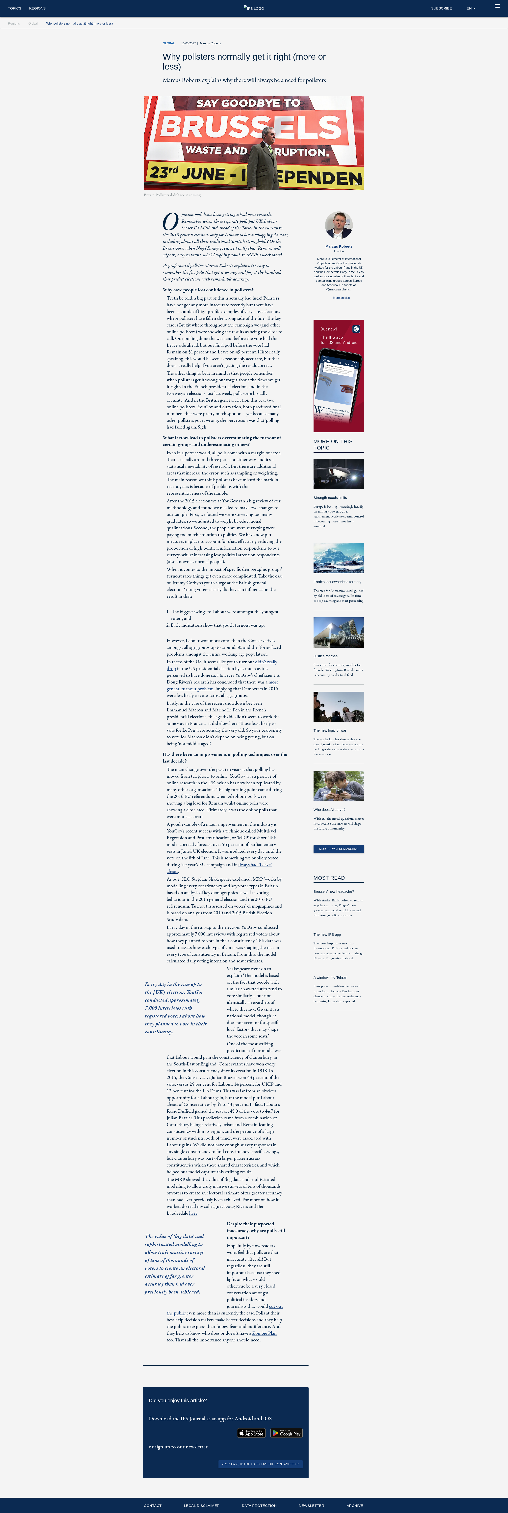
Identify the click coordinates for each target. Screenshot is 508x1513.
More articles (341, 297)
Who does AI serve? (329, 810)
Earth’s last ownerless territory (337, 582)
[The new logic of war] (339, 709)
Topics (14, 8)
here (193, 1213)
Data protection (259, 1506)
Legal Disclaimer (202, 1506)
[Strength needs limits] (339, 476)
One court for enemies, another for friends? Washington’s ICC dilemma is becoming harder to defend (338, 670)
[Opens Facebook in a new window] (331, 44)
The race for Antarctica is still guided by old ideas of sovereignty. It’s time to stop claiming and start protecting (339, 595)
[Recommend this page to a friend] (340, 44)
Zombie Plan (264, 1333)
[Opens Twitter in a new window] (322, 44)
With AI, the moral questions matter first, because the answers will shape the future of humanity (339, 823)
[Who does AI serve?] (339, 788)
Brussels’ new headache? (334, 891)
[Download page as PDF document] (304, 1360)
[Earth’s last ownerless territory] (339, 560)
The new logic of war (330, 730)
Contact (153, 1506)
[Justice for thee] (339, 635)
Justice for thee (326, 656)
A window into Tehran (330, 977)
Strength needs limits (330, 498)
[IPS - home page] (254, 8)
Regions (37, 8)
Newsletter (311, 1506)
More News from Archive (338, 849)
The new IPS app (327, 934)
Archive (355, 1506)
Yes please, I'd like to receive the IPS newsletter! (260, 1464)
